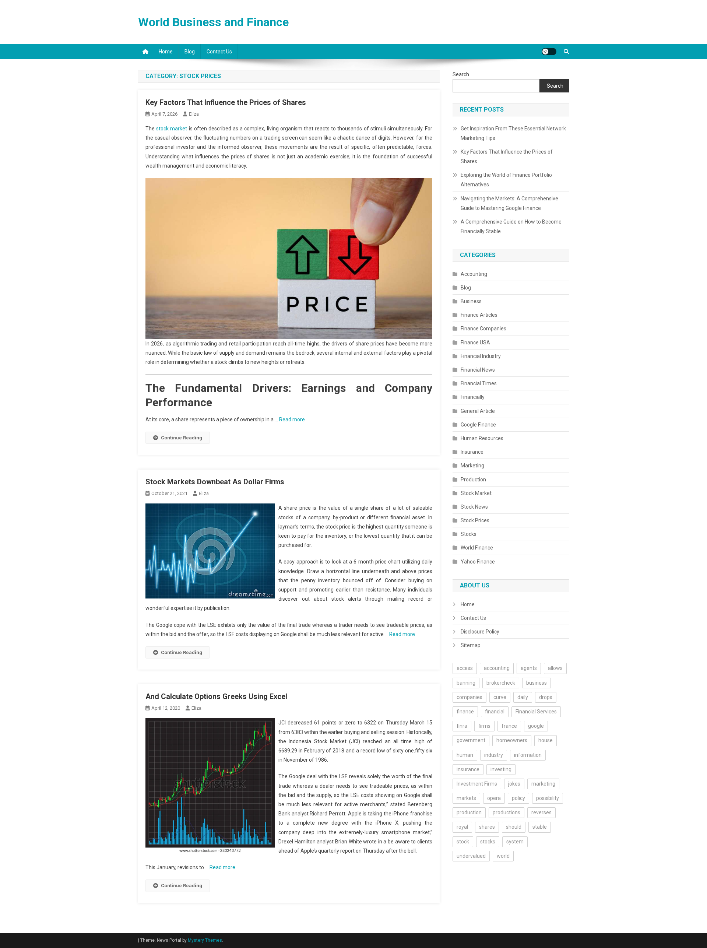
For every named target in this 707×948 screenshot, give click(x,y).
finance (465, 711)
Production (473, 479)
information (528, 755)
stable (539, 827)
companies (469, 697)
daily (522, 697)
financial (494, 711)
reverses (541, 812)
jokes (514, 784)
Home (166, 52)
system (515, 842)
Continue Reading (181, 437)
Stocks (468, 534)
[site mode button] (549, 51)
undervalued (471, 856)
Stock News (474, 507)
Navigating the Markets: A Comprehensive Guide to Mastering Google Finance (509, 203)
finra (462, 726)
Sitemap (471, 645)
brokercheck (500, 683)
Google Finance (478, 425)
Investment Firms (477, 784)
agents (529, 668)
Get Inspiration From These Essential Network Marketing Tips (513, 133)
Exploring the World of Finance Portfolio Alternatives (506, 179)
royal (462, 827)
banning (466, 683)
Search (461, 74)
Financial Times (479, 383)
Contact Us (219, 52)
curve (499, 697)
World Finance (477, 548)
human (465, 755)
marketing (543, 784)
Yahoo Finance (478, 562)
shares (487, 827)
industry (493, 755)
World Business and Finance (213, 22)
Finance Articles (479, 315)
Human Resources (482, 438)
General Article (478, 411)
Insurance (472, 452)
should (513, 827)
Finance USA (475, 342)
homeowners (511, 740)
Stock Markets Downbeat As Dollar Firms (214, 481)
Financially (473, 397)
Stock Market (476, 493)
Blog (189, 52)
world (503, 856)
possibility (547, 798)
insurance (468, 769)
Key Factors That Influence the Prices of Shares (225, 102)
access (465, 668)
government (471, 740)
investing (500, 769)
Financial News (478, 370)
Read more (292, 419)
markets (466, 798)
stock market (171, 128)
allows (555, 668)
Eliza (194, 114)
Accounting (474, 274)
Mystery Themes (205, 940)
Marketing (472, 465)
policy (518, 798)
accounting (497, 668)
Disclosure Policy (480, 632)
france (509, 726)
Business (471, 301)
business (536, 683)
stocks (487, 842)
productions (506, 812)
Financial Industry (481, 356)
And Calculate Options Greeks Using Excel (216, 696)
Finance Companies (483, 328)
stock (463, 842)
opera (494, 798)
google (536, 726)
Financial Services (536, 711)
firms (484, 726)
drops (545, 697)
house (545, 740)
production (469, 812)
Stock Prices (475, 520)
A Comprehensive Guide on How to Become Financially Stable (511, 226)
